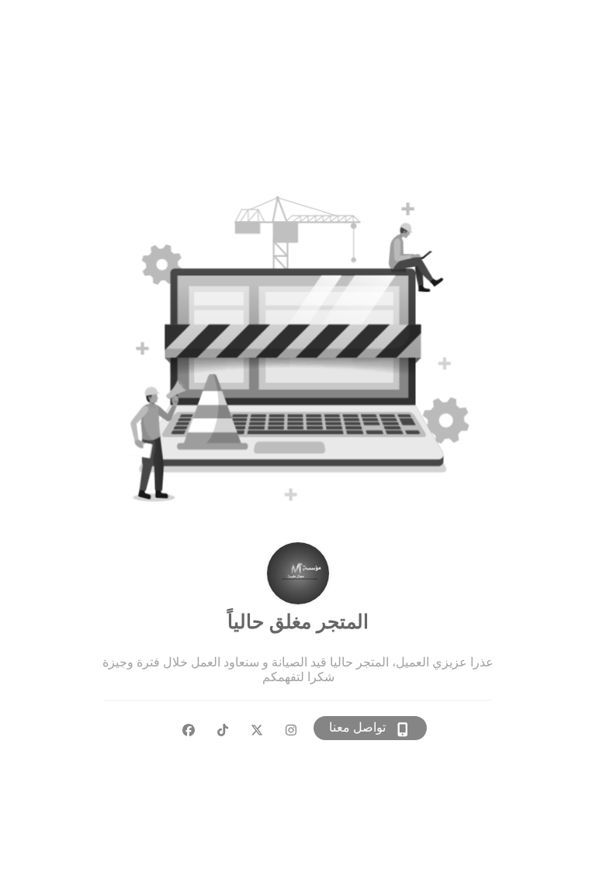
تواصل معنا (357, 727)
